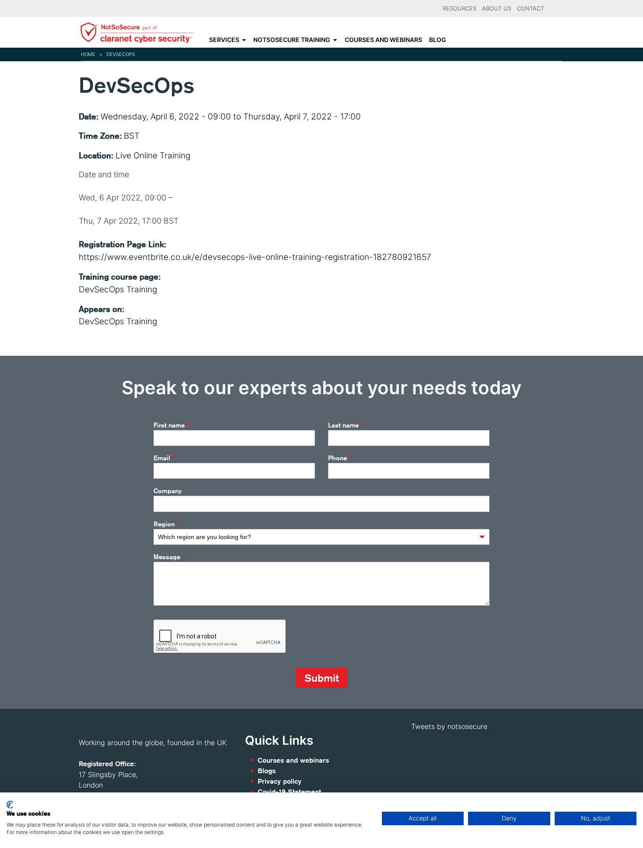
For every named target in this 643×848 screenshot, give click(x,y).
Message (169, 557)
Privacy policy (279, 781)
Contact (530, 8)
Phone (340, 458)
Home (88, 54)
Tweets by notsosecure (449, 726)
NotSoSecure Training (291, 39)
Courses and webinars (383, 39)
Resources (459, 8)
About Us (496, 8)
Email (164, 458)
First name (171, 425)
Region (166, 524)
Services (224, 39)
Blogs (267, 771)
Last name (345, 425)
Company (170, 491)
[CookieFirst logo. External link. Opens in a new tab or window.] (10, 805)
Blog (437, 39)
